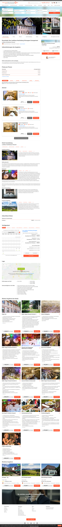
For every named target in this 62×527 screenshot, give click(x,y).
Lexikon (33, 508)
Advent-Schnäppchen (45, 314)
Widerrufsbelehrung (21, 514)
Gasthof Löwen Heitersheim (46, 481)
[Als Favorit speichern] (58, 41)
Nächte (45, 5)
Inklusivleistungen (5, 36)
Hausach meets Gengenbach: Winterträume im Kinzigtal (27, 348)
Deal (51, 5)
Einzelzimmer (4, 72)
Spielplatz (30, 202)
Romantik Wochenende (13, 5)
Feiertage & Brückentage (28, 5)
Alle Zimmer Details (22, 109)
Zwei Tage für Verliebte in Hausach (9, 413)
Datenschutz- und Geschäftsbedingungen (27, 273)
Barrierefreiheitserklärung (22, 515)
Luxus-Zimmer (21, 5)
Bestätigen (59, 525)
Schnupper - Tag (5, 477)
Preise (14, 36)
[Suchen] (29, 3)
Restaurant (20, 170)
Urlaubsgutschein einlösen (50, 507)
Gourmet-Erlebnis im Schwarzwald (28, 380)
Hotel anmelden (31, 519)
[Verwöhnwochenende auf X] (28, 523)
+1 (29, 170)
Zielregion (11, 8)
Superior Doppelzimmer (6, 74)
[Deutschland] (2, 43)
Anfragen (29, 133)
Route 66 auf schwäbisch (46, 347)
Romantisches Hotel (4, 146)
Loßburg (17, 483)
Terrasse (27, 170)
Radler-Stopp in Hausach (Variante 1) (29, 314)
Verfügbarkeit (44, 36)
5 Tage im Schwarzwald (6, 446)
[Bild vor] (41, 26)
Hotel (48, 5)
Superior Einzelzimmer (31, 227)
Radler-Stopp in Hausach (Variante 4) (9, 380)
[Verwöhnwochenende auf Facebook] (24, 523)
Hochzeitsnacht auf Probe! (27, 413)
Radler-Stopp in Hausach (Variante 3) (48, 380)
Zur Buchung (36, 133)
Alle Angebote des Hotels (55, 36)
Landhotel (22, 146)
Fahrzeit (6, 8)
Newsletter (5, 508)
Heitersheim (58, 483)
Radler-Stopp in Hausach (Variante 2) (9, 347)
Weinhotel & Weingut (11, 146)
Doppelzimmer (4, 71)
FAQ (32, 507)
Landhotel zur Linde (8, 481)
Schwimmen (20, 202)
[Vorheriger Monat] (3, 232)
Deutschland (40, 5)
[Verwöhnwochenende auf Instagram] (34, 523)
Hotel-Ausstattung (29, 36)
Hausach (17, 43)
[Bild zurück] (3, 26)
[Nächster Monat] (19, 232)
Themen (35, 5)
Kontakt (5, 507)
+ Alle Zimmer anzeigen (5, 76)
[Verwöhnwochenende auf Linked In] (37, 523)
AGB (18, 508)
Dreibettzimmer (38, 227)
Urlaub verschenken (57, 5)
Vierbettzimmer (25, 227)
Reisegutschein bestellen (49, 508)
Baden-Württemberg (7, 43)
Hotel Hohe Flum (24, 481)
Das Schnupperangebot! (26, 477)
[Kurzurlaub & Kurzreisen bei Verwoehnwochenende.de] (10, 3)
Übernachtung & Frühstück (46, 477)
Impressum (19, 507)
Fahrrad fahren (25, 202)
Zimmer (20, 36)
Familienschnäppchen (45, 413)
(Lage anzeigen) (22, 43)
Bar (23, 170)
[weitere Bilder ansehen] (47, 26)
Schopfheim (38, 483)
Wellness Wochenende (5, 5)
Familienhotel (17, 146)
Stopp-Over (4, 314)
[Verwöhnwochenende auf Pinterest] (31, 523)
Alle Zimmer (3, 227)
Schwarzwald (13, 43)
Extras (37, 36)
